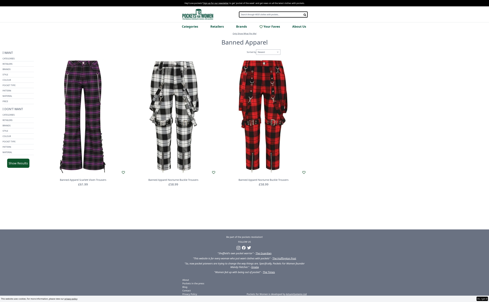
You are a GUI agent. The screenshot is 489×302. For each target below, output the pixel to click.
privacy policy (70, 298)
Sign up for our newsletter (216, 3)
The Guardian (263, 253)
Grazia (255, 267)
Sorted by (251, 52)
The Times (269, 272)
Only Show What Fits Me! (244, 33)
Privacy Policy (189, 294)
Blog (184, 287)
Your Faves (271, 26)
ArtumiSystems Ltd (296, 294)
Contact (186, 290)
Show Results (18, 163)
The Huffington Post (284, 258)
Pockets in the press (193, 283)
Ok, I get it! (482, 298)
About (185, 279)
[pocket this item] (123, 172)
